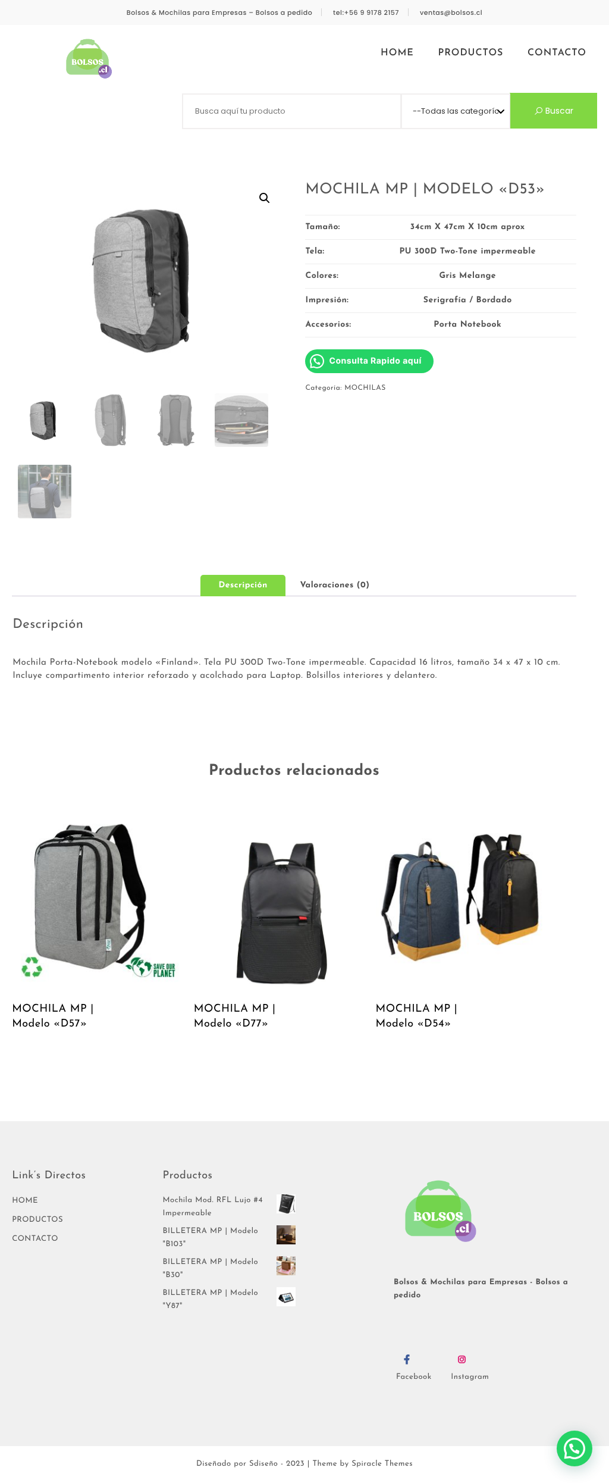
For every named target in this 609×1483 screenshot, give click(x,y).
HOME (397, 53)
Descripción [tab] (242, 585)
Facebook (414, 1377)
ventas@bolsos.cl (451, 13)
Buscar (558, 111)
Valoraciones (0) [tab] (335, 585)
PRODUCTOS (471, 53)
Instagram (470, 1377)
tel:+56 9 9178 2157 (366, 13)
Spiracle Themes (382, 1464)
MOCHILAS (365, 388)
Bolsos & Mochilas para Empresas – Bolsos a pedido (219, 13)
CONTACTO (557, 53)
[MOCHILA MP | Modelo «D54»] (463, 901)
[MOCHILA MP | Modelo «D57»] (99, 901)
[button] (264, 198)
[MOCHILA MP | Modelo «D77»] (281, 901)
